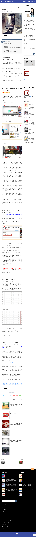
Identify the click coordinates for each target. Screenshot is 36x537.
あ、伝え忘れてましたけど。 (9, 50)
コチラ (31, 96)
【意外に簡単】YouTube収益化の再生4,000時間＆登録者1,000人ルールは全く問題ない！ (29, 123)
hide (10, 41)
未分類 (3, 528)
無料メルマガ (25, 1)
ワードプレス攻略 (5, 526)
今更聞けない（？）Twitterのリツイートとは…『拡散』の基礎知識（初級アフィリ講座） (29, 132)
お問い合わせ (33, 1)
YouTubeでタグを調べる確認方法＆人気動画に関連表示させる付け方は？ (29, 115)
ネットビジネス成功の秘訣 (6, 520)
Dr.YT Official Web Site (7, 1)
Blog (29, 1)
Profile (21, 1)
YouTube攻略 (20, 399)
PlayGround (4, 511)
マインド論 (4, 524)
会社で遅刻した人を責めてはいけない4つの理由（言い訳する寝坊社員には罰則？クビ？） (29, 107)
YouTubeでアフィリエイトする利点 (10, 51)
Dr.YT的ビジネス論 (5, 509)
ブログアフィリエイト (5, 522)
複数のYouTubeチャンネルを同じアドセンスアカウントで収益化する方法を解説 (29, 140)
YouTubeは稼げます (7, 43)
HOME (18, 533)
